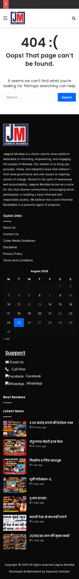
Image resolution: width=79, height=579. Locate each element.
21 (49, 313)
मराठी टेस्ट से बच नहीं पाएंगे (48, 517)
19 (29, 313)
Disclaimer (10, 247)
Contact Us (11, 234)
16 (70, 304)
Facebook (33, 376)
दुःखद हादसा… (38, 498)
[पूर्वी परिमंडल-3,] (14, 485)
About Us (9, 227)
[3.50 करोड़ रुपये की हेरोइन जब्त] (14, 429)
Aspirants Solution (57, 571)
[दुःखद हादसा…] (14, 504)
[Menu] (5, 19)
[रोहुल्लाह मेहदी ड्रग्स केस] (14, 447)
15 (60, 304)
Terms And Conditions (18, 260)
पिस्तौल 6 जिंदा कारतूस (45, 460)
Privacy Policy (13, 253)
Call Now (18, 369)
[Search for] (74, 19)
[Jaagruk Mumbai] (18, 18)
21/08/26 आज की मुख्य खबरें (49, 536)
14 (49, 304)
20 (39, 313)
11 (19, 304)
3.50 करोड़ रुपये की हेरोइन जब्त (51, 423)
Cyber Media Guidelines (19, 240)
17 (8, 313)
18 (18, 313)
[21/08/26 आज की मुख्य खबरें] (14, 542)
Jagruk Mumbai (64, 564)
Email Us (17, 362)
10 (8, 304)
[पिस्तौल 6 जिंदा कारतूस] (14, 466)
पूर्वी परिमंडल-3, (19, 4)
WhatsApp (34, 383)
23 (70, 313)
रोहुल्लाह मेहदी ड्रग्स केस (46, 442)
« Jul (6, 338)
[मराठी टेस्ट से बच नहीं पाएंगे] (14, 523)
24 (8, 322)
